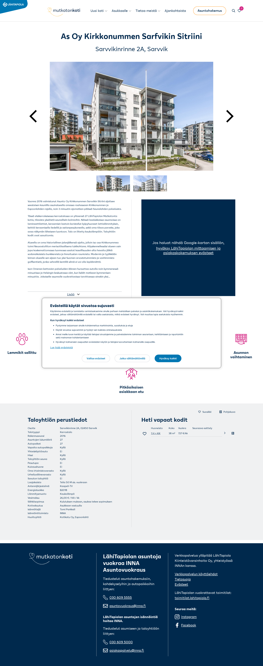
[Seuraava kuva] (226, 116)
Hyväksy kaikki (168, 358)
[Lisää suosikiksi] (144, 433)
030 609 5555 (120, 597)
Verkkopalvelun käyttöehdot (196, 574)
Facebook (188, 625)
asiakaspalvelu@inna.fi (126, 650)
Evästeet (181, 584)
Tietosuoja (183, 579)
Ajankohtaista (175, 11)
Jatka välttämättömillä (132, 358)
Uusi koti (97, 11)
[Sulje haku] (234, 10)
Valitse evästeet (96, 358)
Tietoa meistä (146, 11)
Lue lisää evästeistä (61, 347)
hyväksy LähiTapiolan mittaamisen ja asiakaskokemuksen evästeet (188, 250)
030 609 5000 (121, 642)
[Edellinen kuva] (37, 116)
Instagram (189, 617)
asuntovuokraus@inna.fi (127, 606)
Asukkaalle (120, 11)
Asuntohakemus (210, 10)
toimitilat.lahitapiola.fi (192, 598)
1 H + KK (155, 433)
